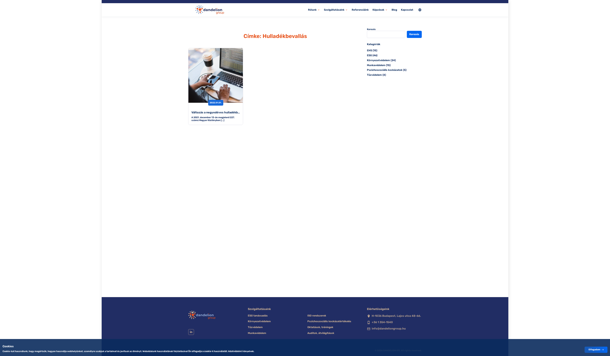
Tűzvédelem (374, 74)
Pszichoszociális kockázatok (384, 69)
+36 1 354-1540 (382, 322)
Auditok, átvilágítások (320, 333)
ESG (369, 55)
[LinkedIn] (191, 332)
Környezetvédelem (378, 60)
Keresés (371, 29)
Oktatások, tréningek (320, 327)
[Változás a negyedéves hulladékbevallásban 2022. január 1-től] (215, 75)
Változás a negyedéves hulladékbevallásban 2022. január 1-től (234, 112)
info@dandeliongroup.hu (389, 328)
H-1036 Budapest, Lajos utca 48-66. (396, 315)
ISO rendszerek (316, 315)
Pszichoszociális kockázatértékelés (329, 321)
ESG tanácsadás (258, 315)
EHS (369, 50)
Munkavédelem (376, 65)
